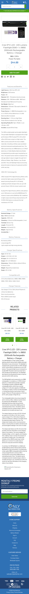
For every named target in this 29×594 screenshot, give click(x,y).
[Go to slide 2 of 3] (14, 345)
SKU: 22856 (22, 330)
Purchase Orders (14, 558)
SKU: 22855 (7, 330)
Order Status (15, 555)
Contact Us (15, 542)
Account (15, 538)
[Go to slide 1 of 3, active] (12, 345)
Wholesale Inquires (15, 560)
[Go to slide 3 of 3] (16, 345)
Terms (16, 592)
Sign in (15, 535)
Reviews (15, 547)
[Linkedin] (11, 77)
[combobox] (13, 6)
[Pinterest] (14, 77)
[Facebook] (2, 77)
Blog (15, 545)
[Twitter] (8, 77)
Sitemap (20, 592)
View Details (7, 339)
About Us (14, 525)
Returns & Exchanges (14, 530)
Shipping (14, 528)
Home (14, 523)
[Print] (5, 77)
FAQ (15, 540)
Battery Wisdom (15, 533)
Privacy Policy (10, 592)
